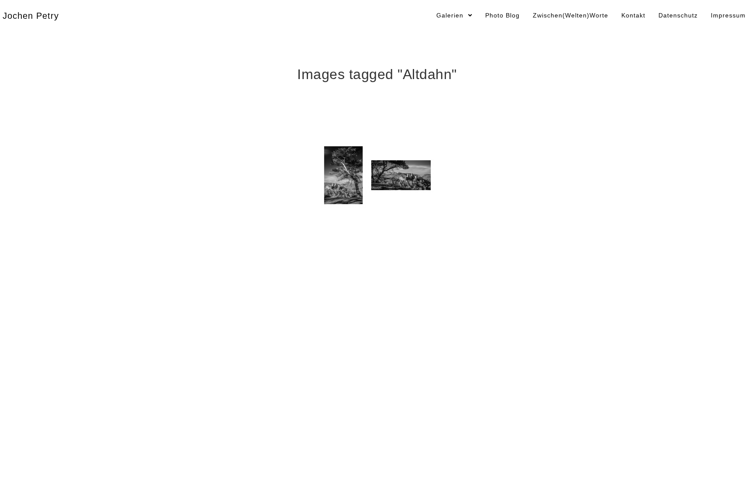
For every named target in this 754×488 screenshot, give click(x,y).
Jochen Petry (31, 16)
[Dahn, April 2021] (343, 175)
